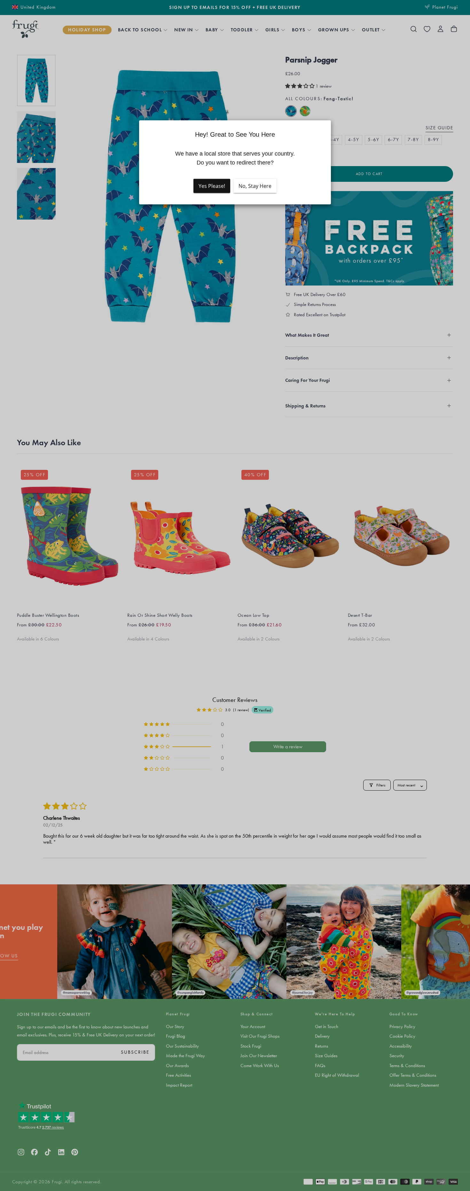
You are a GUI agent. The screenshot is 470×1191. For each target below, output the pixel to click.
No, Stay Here (255, 185)
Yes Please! (212, 185)
